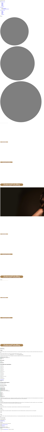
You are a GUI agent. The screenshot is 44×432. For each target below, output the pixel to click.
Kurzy (2, 5)
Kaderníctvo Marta (6, 429)
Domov (2, 11)
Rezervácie (3, 14)
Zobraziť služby (2, 379)
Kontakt (2, 12)
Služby (2, 3)
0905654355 (4, 8)
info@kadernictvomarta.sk (5, 424)
